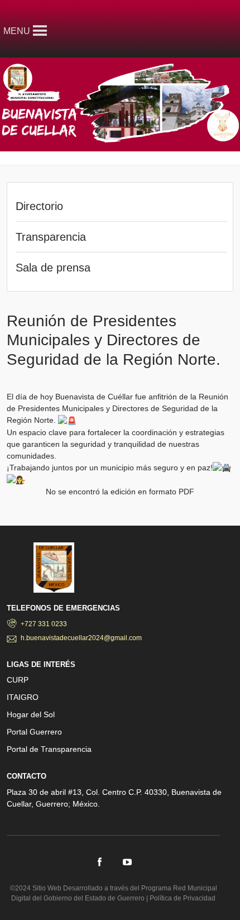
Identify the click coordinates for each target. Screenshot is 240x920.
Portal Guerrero (34, 731)
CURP (17, 679)
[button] (16, 31)
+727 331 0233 (44, 624)
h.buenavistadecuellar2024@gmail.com (81, 638)
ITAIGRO (23, 697)
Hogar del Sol (31, 714)
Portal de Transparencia (49, 749)
